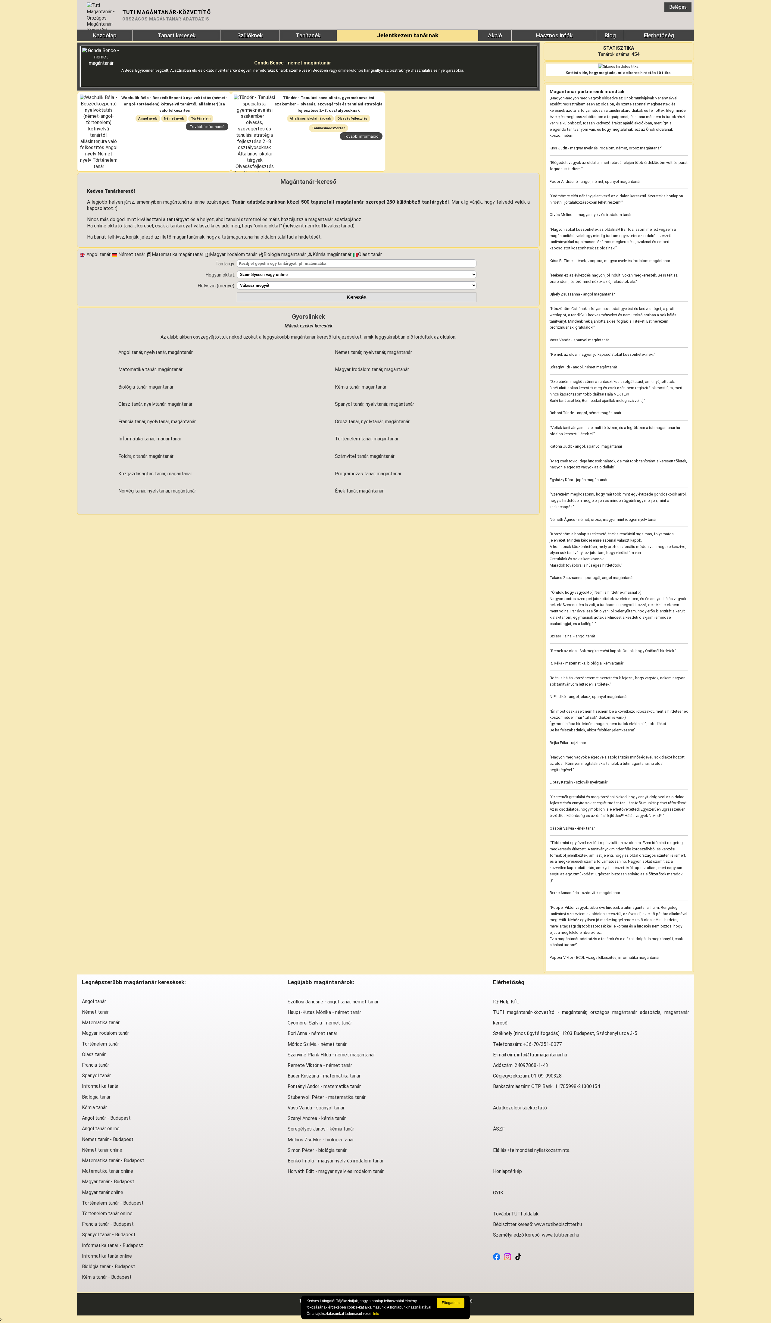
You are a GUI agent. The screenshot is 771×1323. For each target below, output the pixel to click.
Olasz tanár (94, 1054)
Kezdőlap (105, 35)
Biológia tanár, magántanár (145, 387)
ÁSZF (499, 1129)
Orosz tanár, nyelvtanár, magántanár (372, 421)
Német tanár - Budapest (107, 1139)
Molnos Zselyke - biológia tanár (321, 1140)
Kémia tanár (94, 1107)
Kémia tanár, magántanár (360, 387)
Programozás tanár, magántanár (368, 474)
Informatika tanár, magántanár (149, 439)
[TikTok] (518, 1256)
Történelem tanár (100, 1044)
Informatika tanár (100, 1086)
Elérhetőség (659, 35)
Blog (610, 35)
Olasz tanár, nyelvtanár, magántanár (155, 404)
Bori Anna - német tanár (312, 1033)
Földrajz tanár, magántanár (145, 456)
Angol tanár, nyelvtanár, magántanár (155, 352)
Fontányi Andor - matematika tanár (324, 1086)
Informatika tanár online (107, 1256)
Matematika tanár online (107, 1171)
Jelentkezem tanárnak (408, 35)
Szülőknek (250, 35)
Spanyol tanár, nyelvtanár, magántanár (374, 404)
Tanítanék (308, 35)
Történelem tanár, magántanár (366, 439)
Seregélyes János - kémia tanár (321, 1129)
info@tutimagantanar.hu (542, 1055)
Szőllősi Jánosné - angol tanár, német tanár (333, 1002)
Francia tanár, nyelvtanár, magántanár (157, 421)
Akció (495, 35)
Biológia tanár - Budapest (108, 1266)
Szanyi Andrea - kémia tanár (317, 1118)
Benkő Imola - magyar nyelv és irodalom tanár (335, 1161)
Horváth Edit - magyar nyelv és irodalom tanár (336, 1171)
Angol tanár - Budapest (106, 1118)
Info (376, 1314)
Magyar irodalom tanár (105, 1033)
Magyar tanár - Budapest (108, 1181)
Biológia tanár (96, 1097)
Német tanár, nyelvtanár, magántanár (373, 352)
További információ (207, 126)
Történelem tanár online (107, 1213)
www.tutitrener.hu (560, 1235)
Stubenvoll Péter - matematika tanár (327, 1097)
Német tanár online (102, 1150)
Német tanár (95, 1012)
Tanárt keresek (176, 35)
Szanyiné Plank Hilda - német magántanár (331, 1055)
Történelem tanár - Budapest (113, 1203)
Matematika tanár (101, 1022)
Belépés (678, 7)
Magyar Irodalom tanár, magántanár (372, 369)
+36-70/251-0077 (542, 1044)
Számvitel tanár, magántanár (365, 456)
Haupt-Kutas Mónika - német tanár (324, 1012)
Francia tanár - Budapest (108, 1224)
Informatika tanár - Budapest (112, 1245)
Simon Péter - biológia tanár (317, 1150)
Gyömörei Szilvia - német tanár (320, 1023)
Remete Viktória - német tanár (320, 1065)
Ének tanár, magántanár (359, 491)
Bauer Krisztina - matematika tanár (324, 1076)
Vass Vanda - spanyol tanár (316, 1108)
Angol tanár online (101, 1128)
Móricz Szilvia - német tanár (317, 1044)
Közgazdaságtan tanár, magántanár (155, 474)
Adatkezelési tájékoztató (520, 1108)
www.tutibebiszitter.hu (558, 1224)
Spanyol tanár (96, 1075)
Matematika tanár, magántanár (150, 369)
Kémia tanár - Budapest (107, 1277)
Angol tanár (94, 1001)
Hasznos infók (554, 35)
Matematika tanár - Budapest (113, 1160)
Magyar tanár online (102, 1192)
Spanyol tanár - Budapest (109, 1234)
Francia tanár (95, 1065)
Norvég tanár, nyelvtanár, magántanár (157, 491)
